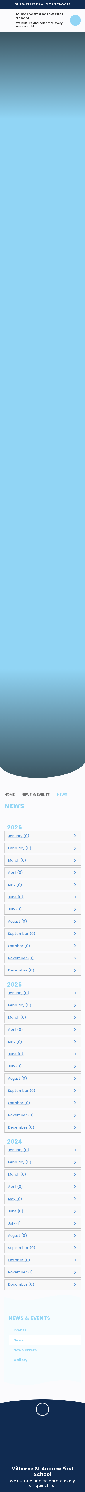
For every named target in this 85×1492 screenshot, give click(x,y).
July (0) (15, 909)
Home (9, 794)
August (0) (17, 921)
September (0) (22, 933)
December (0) (21, 970)
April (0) (15, 872)
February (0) (19, 848)
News (62, 794)
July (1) (14, 1223)
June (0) (16, 896)
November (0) (21, 958)
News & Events (36, 794)
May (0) (15, 884)
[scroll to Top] (42, 1409)
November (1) (20, 1272)
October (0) (19, 945)
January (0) (18, 835)
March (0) (17, 860)
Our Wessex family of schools (42, 4)
